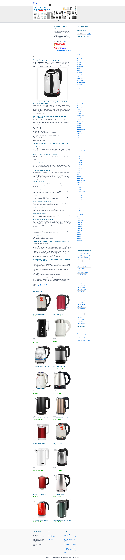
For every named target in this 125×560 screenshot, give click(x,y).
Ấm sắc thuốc (79, 39)
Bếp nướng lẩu (79, 58)
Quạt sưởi (79, 232)
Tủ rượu (78, 244)
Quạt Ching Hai (80, 283)
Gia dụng (52, 1)
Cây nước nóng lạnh (81, 82)
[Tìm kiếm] (50, 5)
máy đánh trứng (80, 121)
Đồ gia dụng (79, 105)
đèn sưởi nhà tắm (80, 321)
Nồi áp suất (79, 189)
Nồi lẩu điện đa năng (81, 204)
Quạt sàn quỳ (79, 230)
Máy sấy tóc (79, 166)
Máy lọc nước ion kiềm (81, 150)
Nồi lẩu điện (79, 202)
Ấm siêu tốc (65, 41)
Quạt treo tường (80, 242)
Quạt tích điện (79, 236)
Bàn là (78, 44)
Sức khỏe (69, 1)
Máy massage (79, 152)
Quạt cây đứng (80, 220)
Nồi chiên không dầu (81, 191)
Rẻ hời (41, 1)
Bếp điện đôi (79, 48)
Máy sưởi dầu (79, 168)
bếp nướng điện (80, 56)
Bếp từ (78, 60)
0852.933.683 (63, 48)
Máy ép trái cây (80, 123)
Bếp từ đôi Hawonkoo (87, 255)
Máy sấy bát (79, 162)
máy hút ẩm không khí (81, 270)
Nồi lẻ (78, 206)
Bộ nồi (78, 76)
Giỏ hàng (50, 535)
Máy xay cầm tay (80, 178)
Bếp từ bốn (79, 64)
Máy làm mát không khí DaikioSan (83, 272)
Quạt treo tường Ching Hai (82, 289)
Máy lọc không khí (80, 144)
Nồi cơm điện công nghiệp (82, 197)
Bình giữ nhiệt (79, 72)
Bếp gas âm (79, 52)
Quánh (78, 216)
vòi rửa (78, 246)
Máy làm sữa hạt (80, 139)
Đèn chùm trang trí (80, 93)
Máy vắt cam (79, 176)
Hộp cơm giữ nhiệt (80, 115)
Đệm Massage (79, 92)
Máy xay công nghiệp (81, 180)
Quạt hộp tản (79, 226)
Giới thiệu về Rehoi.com (52, 536)
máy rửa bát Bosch (81, 276)
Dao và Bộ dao (80, 90)
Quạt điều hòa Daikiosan (81, 308)
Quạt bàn (79, 218)
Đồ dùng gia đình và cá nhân (82, 103)
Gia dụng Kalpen (80, 266)
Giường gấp (79, 111)
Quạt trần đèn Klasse (81, 302)
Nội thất (63, 1)
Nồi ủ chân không (80, 214)
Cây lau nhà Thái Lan (81, 264)
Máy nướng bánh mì (80, 154)
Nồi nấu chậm (79, 210)
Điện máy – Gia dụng (43, 284)
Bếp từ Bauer (80, 253)
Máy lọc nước (79, 148)
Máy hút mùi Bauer (87, 266)
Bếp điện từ (79, 50)
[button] (42, 2)
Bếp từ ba (79, 62)
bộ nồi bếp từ (87, 257)
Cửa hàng (50, 534)
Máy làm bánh (79, 133)
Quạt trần (79, 238)
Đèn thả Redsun (80, 317)
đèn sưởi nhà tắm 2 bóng (81, 323)
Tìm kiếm (89, 33)
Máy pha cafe (79, 156)
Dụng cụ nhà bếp (80, 107)
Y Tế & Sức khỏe (80, 248)
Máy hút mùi (79, 131)
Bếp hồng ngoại (80, 54)
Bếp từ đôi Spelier (80, 257)
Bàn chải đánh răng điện (81, 43)
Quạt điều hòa (79, 224)
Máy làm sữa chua (80, 135)
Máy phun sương (80, 158)
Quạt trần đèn (79, 240)
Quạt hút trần (79, 228)
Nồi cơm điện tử (80, 199)
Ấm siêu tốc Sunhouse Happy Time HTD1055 (48, 286)
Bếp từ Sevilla (80, 255)
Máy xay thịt (79, 184)
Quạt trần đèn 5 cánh (81, 291)
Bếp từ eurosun (80, 70)
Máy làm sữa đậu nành (81, 137)
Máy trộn (78, 174)
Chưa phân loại (80, 88)
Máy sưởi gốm (79, 170)
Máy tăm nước (79, 172)
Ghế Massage (79, 109)
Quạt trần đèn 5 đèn (81, 293)
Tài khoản (50, 537)
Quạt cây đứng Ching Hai (81, 285)
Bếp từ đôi (79, 68)
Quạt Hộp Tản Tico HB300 (69, 549)
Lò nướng (79, 117)
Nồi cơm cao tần (80, 193)
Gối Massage (79, 113)
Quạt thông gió (80, 234)
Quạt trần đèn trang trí (81, 304)
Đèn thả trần (79, 101)
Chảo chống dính (80, 84)
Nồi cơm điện (79, 195)
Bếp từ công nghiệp (80, 66)
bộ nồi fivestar (86, 259)
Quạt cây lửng (79, 222)
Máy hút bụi (79, 127)
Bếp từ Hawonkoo (86, 253)
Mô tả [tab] (34, 56)
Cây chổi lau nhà (80, 80)
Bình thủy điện (79, 74)
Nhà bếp (46, 1)
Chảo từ (78, 86)
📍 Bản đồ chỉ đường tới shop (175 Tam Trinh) (62, 50)
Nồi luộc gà (79, 208)
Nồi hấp (80, 187)
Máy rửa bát (79, 160)
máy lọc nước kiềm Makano (82, 274)
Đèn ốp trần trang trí (81, 97)
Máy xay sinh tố (80, 182)
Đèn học (78, 95)
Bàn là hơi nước (80, 46)
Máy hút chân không (81, 129)
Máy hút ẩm (79, 125)
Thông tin (75, 1)
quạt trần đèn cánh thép (81, 300)
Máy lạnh (78, 142)
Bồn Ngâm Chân (80, 78)
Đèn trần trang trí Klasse (81, 319)
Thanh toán (50, 539)
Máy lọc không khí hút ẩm (82, 146)
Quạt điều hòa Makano (81, 310)
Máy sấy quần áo (80, 164)
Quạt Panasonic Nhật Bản (81, 287)
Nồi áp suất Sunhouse (81, 281)
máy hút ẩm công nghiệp (81, 268)
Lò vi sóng (79, 119)
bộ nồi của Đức (80, 259)
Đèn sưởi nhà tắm (80, 99)
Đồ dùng (57, 1)
